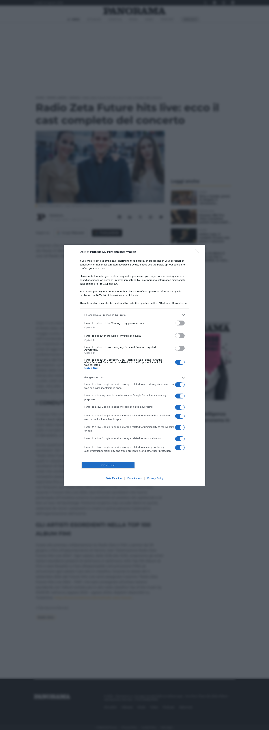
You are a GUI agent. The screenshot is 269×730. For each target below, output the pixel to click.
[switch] (180, 323)
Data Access (134, 478)
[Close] (197, 252)
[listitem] (134, 315)
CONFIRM (108, 465)
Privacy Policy (155, 478)
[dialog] (134, 365)
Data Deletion (114, 478)
